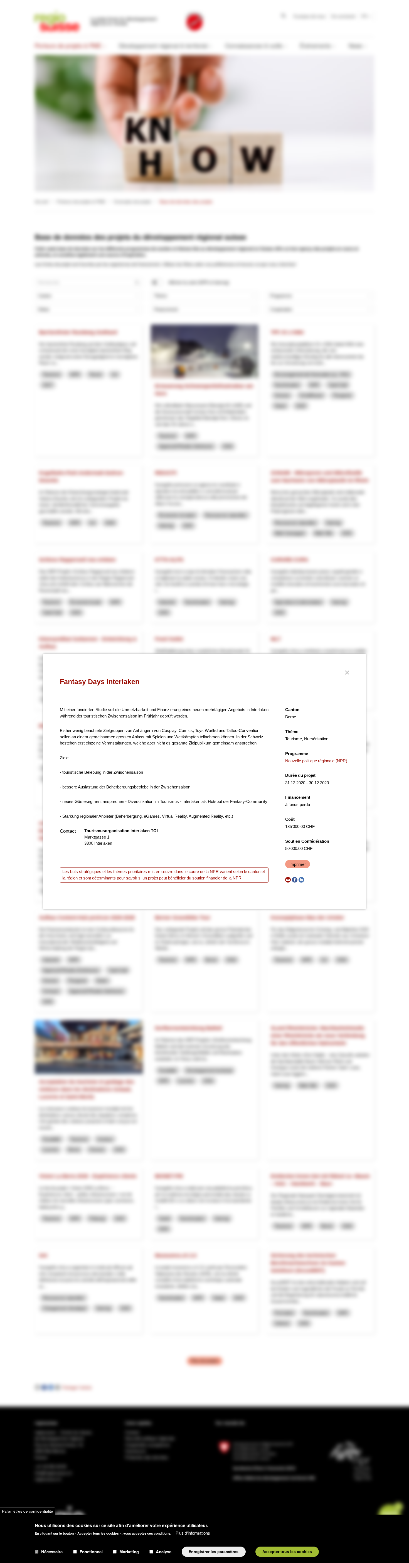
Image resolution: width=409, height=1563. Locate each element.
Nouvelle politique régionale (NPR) (316, 760)
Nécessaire (52, 1552)
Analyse (163, 1552)
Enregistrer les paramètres (213, 1551)
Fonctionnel (91, 1552)
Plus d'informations (193, 1532)
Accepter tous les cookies (287, 1551)
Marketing (129, 1552)
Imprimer (297, 864)
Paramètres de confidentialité (27, 1511)
